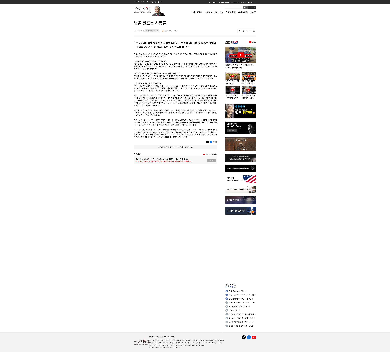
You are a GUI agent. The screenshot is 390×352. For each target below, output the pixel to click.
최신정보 (208, 12)
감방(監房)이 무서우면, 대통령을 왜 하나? (242, 298)
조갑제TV (219, 12)
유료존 (253, 12)
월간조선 (211, 2)
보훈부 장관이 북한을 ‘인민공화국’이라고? (242, 314)
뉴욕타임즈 (227, 2)
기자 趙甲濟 (196, 12)
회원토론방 (230, 12)
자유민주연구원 (238, 2)
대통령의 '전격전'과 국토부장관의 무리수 (242, 302)
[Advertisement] (240, 248)
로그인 (138, 2)
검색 (245, 7)
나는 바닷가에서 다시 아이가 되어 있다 (242, 295)
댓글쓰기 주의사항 (211, 154)
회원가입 (145, 2)
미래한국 (221, 2)
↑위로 (215, 142)
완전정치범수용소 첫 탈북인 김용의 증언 (242, 322)
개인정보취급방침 (154, 337)
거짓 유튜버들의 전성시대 (238, 291)
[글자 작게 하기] (250, 31)
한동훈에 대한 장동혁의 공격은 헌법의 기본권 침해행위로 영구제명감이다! (242, 326)
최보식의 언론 (252, 2)
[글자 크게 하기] (247, 31)
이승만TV (245, 2)
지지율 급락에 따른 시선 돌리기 (239, 306)
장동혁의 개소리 (234, 310)
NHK (232, 2)
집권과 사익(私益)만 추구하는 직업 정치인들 (242, 318)
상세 (252, 7)
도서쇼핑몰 (243, 12)
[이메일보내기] (239, 31)
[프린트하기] (243, 31)
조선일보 (216, 2)
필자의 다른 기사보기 (152, 31)
